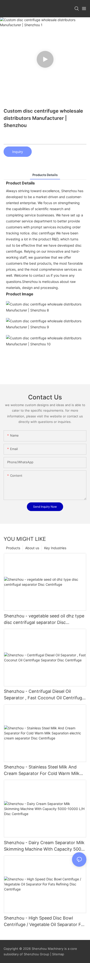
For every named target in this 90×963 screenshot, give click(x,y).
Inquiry (17, 152)
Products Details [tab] (45, 175)
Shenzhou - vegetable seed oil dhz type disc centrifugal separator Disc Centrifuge (44, 619)
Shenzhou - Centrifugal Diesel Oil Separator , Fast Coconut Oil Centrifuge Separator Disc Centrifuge (44, 695)
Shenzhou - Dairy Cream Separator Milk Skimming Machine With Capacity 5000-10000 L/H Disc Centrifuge (45, 846)
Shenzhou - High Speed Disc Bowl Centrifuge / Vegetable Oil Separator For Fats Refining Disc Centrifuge (44, 921)
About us (32, 548)
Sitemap (57, 954)
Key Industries (55, 548)
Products (13, 548)
